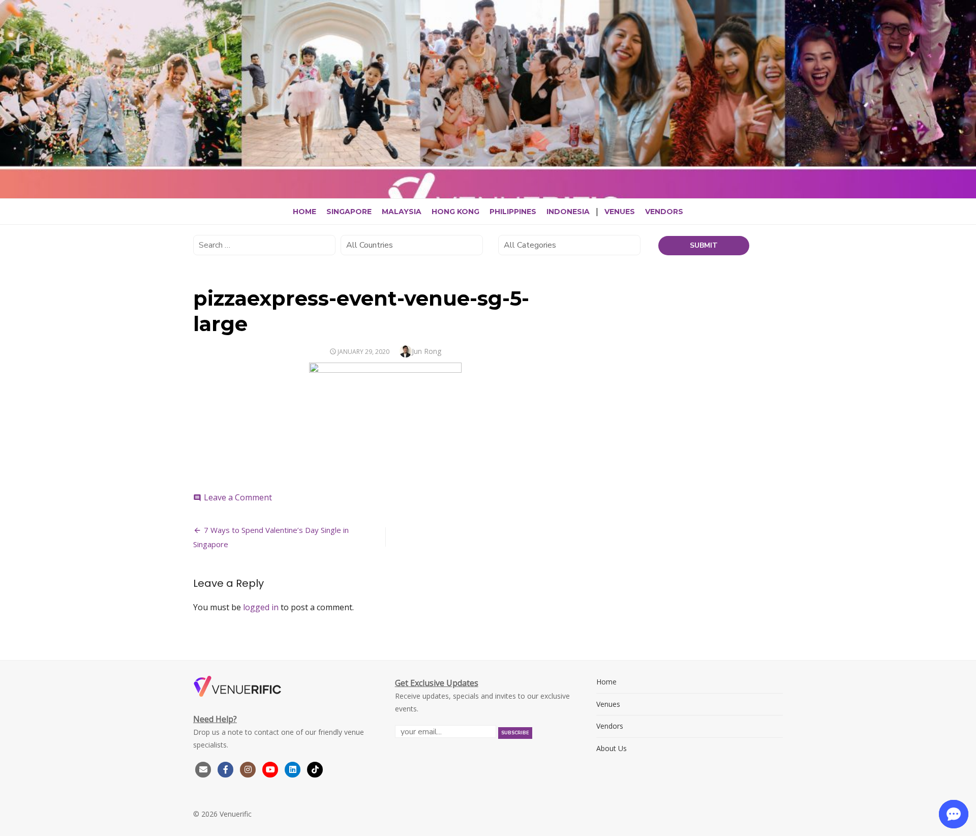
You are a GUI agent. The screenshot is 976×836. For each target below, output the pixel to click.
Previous (10, 129)
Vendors (664, 211)
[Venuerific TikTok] (315, 768)
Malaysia (401, 211)
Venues (619, 211)
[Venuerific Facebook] (226, 768)
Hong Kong (455, 211)
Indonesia (568, 211)
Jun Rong (426, 351)
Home (304, 211)
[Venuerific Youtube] (271, 768)
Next (965, 129)
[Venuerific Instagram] (249, 768)
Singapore (349, 211)
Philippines (513, 211)
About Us (611, 748)
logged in (261, 607)
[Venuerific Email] (203, 768)
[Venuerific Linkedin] (294, 768)
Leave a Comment (238, 497)
